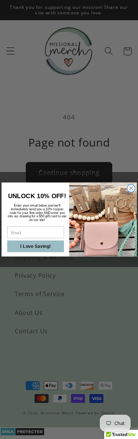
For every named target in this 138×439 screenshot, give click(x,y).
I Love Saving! (35, 246)
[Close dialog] (131, 188)
